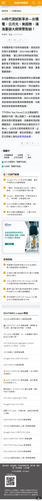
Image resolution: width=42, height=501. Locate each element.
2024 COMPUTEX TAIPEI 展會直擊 (17, 438)
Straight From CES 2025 (13, 404)
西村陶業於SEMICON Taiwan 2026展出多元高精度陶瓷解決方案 (22, 298)
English (26, 471)
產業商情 (5, 11)
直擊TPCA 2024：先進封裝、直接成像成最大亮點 (21, 411)
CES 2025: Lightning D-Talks (15, 398)
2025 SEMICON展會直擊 (13, 364)
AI (28, 155)
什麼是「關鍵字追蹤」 (13, 166)
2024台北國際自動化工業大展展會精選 (19, 426)
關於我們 (5, 466)
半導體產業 (8, 155)
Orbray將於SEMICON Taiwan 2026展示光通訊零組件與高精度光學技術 (22, 282)
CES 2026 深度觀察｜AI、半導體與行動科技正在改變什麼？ (20, 335)
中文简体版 (17, 471)
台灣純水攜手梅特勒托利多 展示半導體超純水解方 (23, 274)
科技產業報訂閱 (23, 466)
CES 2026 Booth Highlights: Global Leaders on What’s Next (18, 344)
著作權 (32, 466)
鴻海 (29, 157)
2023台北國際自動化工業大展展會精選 (19, 457)
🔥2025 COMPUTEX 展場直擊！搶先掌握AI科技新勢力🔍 (20, 381)
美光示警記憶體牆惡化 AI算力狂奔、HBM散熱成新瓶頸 (22, 213)
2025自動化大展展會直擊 (13, 352)
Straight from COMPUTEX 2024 (16, 432)
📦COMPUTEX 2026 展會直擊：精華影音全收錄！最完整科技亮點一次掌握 (20, 326)
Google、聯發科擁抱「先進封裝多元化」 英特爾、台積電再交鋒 (22, 197)
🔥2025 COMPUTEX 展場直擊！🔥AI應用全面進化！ (20, 372)
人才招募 (26, 468)
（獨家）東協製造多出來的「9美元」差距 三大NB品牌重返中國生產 (22, 189)
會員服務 (13, 466)
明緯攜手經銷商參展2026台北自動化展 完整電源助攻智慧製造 (22, 266)
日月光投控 (18, 157)
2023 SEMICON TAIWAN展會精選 (17, 451)
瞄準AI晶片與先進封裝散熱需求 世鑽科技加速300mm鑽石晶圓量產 (23, 290)
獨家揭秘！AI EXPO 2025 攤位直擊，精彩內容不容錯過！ (20, 390)
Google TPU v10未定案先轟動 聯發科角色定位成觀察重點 (22, 181)
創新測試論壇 (24, 136)
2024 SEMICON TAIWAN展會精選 (17, 419)
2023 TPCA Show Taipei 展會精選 (17, 445)
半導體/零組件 (16, 11)
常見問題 (19, 468)
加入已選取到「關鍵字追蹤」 (16, 162)
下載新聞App (10, 474)
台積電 (20, 155)
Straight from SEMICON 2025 (15, 358)
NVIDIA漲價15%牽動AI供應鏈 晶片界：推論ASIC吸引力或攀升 (22, 205)
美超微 (6, 157)
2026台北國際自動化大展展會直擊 (17, 319)
